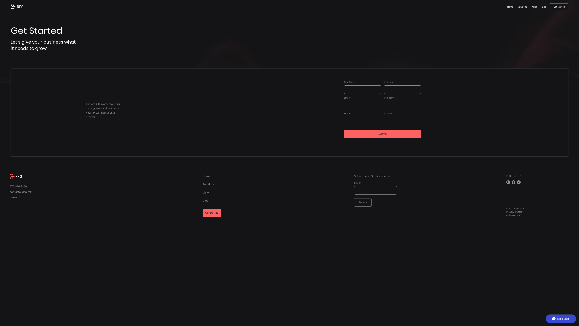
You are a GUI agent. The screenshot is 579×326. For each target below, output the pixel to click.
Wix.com (515, 215)
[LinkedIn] (508, 182)
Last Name (389, 82)
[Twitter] (519, 182)
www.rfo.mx (18, 197)
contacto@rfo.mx (21, 192)
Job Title (388, 113)
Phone (347, 113)
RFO (20, 7)
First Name (349, 82)
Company (389, 98)
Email (347, 98)
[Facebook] (513, 182)
